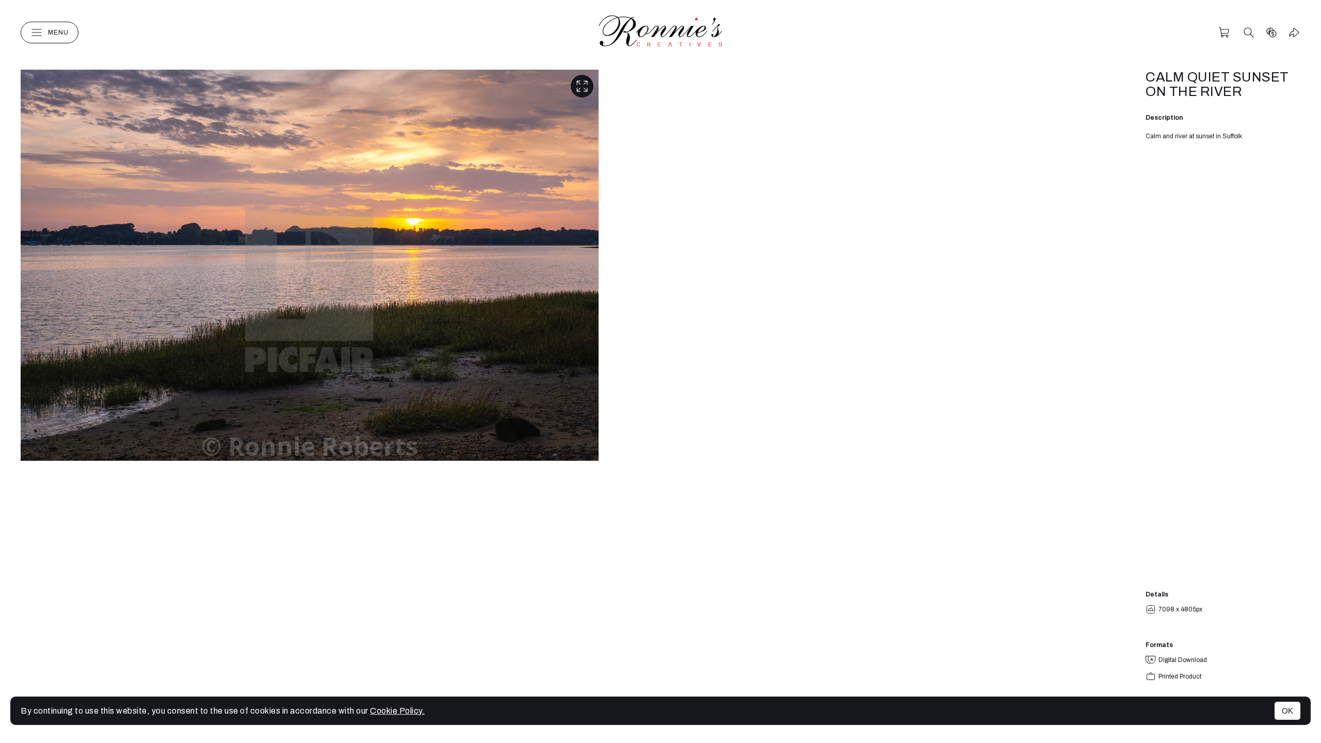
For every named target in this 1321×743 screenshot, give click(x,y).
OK (1287, 710)
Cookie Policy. (397, 710)
